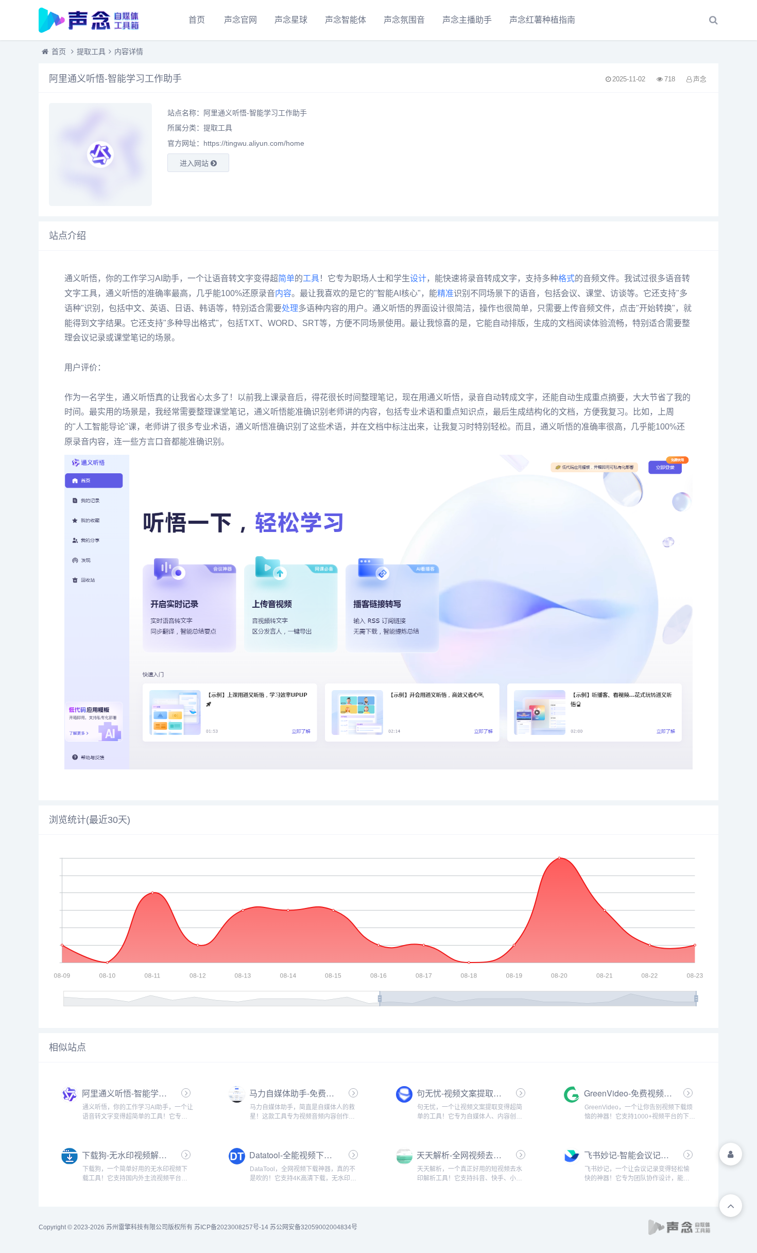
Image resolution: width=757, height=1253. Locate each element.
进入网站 (195, 163)
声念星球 (290, 19)
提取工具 (91, 51)
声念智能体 (345, 19)
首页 (196, 19)
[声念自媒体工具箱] (95, 20)
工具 (311, 278)
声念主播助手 (467, 19)
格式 (566, 278)
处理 (290, 308)
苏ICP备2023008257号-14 (231, 1227)
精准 (445, 293)
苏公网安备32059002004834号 (313, 1227)
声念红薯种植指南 (542, 19)
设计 (418, 278)
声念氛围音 (404, 19)
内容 (283, 293)
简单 (286, 278)
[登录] (730, 1154)
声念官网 (240, 19)
